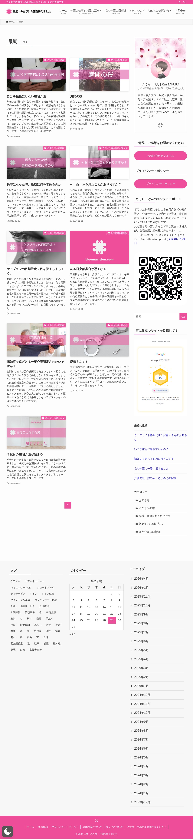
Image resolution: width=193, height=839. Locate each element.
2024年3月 (141, 775)
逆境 (13, 649)
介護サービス (27, 606)
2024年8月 (141, 730)
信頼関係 (30, 612)
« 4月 (72, 633)
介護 (13, 606)
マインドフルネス (20, 600)
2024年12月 (142, 694)
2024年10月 (142, 712)
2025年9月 (141, 614)
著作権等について (92, 827)
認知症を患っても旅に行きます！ (154, 458)
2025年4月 (141, 659)
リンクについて (114, 827)
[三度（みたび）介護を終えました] (28, 11)
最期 (48, 624)
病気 (57, 631)
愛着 (38, 618)
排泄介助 (25, 624)
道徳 (22, 649)
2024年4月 (141, 766)
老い (13, 637)
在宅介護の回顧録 (149, 531)
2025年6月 (141, 641)
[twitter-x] (179, 2)
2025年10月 (142, 605)
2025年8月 (141, 623)
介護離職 (15, 612)
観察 (36, 643)
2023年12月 (142, 802)
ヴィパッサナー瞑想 (46, 600)
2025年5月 (141, 650)
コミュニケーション (22, 587)
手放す (49, 618)
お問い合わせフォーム (160, 155)
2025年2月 (141, 677)
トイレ (33, 593)
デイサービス (18, 593)
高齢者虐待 (35, 649)
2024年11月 (142, 703)
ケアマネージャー (34, 581)
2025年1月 (141, 686)
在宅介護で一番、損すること (151, 468)
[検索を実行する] (183, 316)
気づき (37, 631)
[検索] (184, 2)
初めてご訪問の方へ (151, 523)
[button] (7, 831)
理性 (48, 631)
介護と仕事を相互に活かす (155, 515)
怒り (29, 618)
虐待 (45, 637)
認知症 (57, 643)
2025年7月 (141, 632)
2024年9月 (141, 721)
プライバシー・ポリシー (160, 183)
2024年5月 (141, 757)
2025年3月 (141, 668)
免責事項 (43, 827)
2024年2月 (141, 784)
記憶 (46, 643)
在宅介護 (51, 612)
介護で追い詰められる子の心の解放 (155, 478)
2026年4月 (141, 578)
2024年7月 (141, 739)
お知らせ (144, 500)
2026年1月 (141, 587)
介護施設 (44, 606)
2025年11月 (142, 596)
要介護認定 (17, 643)
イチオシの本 (147, 508)
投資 (13, 624)
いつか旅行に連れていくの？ (151, 449)
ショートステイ (45, 587)
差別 (13, 618)
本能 (13, 631)
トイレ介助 (48, 593)
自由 (29, 637)
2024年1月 (141, 793)
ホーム (30, 827)
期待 (58, 624)
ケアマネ (15, 581)
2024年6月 (141, 748)
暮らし (38, 624)
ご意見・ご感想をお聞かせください (146, 827)
